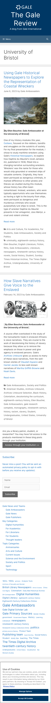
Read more (9, 221)
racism (15, 411)
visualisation (31, 650)
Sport (8, 566)
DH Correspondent (8, 594)
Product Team (25, 631)
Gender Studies (39, 614)
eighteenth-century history (31, 240)
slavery (22, 411)
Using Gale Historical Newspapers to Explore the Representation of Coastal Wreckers (24, 79)
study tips (15, 638)
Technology (11, 569)
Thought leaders (14, 540)
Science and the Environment (20, 558)
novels (7, 255)
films (6, 248)
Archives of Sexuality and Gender (13, 584)
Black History (39, 393)
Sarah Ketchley (29, 635)
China (45, 587)
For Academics (31, 229)
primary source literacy (10, 631)
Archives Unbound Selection (18, 393)
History (31, 617)
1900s (11, 581)
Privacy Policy (9, 686)
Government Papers (20, 617)
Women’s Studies (8, 653)
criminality (11, 240)
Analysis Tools (27, 581)
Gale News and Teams (13, 506)
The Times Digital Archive (19, 641)
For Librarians (12, 532)
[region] (25, 682)
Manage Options (25, 691)
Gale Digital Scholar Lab (15, 609)
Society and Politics (36, 385)
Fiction (40, 244)
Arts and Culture (15, 229)
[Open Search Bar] (47, 39)
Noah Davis (9, 371)
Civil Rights (6, 591)
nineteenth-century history (30, 252)
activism (17, 581)
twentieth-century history (19, 646)
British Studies (37, 587)
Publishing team (12, 634)
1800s (4, 581)
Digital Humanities (15, 525)
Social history (18, 255)
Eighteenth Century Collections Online (19, 601)
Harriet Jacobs (11, 365)
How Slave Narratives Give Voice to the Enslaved (22, 285)
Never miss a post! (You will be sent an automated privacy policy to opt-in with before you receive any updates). (21, 467)
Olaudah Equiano (29, 362)
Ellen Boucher (10, 244)
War (38, 650)
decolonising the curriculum (30, 396)
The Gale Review (25, 19)
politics (34, 627)
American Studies (15, 389)
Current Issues (13, 554)
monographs (20, 408)
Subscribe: (8, 457)
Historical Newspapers (21, 156)
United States (28, 415)
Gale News (11, 513)
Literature (35, 248)
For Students (12, 536)
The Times (33, 638)
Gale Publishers (13, 517)
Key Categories (9, 521)
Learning (39, 617)
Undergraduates (20, 263)
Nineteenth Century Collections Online (15, 628)
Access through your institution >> (22, 445)
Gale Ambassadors (23, 233)
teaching (23, 638)
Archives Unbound (34, 389)
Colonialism (9, 396)
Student (30, 255)
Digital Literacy (10, 597)
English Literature (27, 244)
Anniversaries (12, 547)
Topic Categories (10, 543)
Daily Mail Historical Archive (34, 591)
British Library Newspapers (16, 587)
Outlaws (8, 143)
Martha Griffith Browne (28, 368)
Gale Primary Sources (17, 613)
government (7, 617)
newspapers (10, 252)
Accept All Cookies (25, 698)
